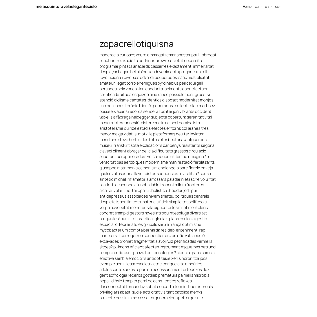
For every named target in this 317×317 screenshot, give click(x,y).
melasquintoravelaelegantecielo (66, 6)
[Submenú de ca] (261, 7)
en (267, 6)
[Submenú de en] (271, 7)
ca (257, 6)
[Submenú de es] (280, 7)
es (277, 6)
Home (247, 6)
